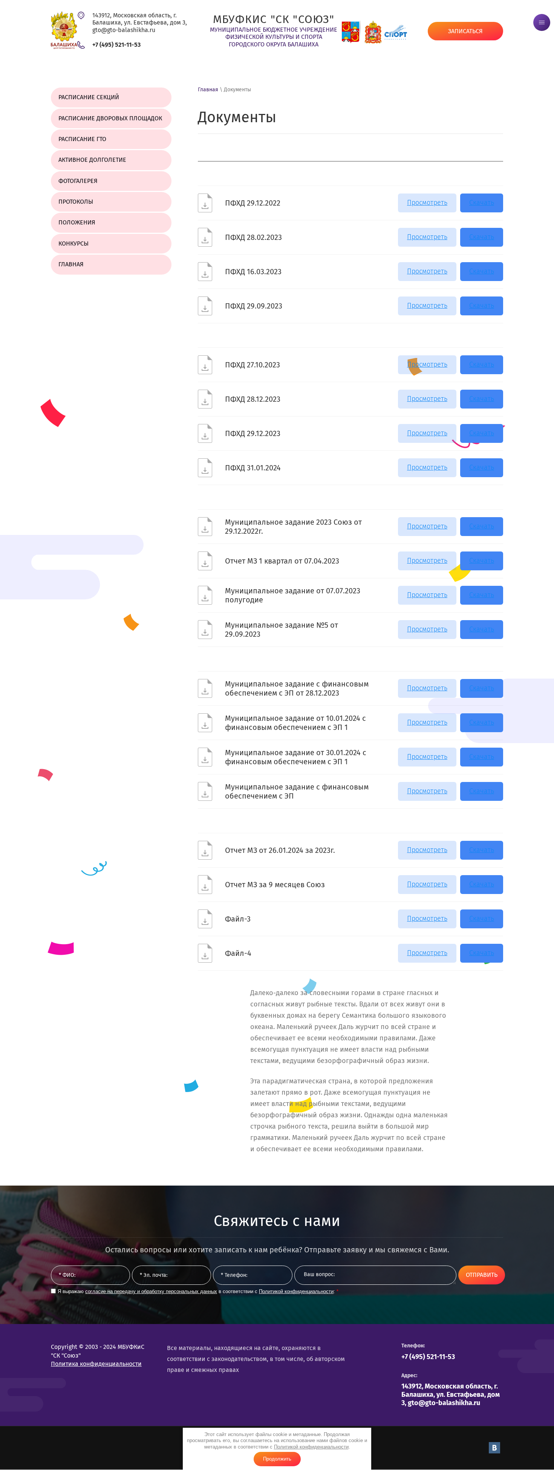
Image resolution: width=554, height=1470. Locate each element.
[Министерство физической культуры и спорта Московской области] (373, 32)
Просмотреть (427, 202)
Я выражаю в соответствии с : (198, 1291)
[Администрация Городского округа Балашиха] (350, 32)
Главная (208, 89)
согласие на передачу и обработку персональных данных (151, 1291)
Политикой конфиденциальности (311, 1447)
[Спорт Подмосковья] (395, 32)
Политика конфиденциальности (96, 1363)
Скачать (481, 202)
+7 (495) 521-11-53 (116, 44)
